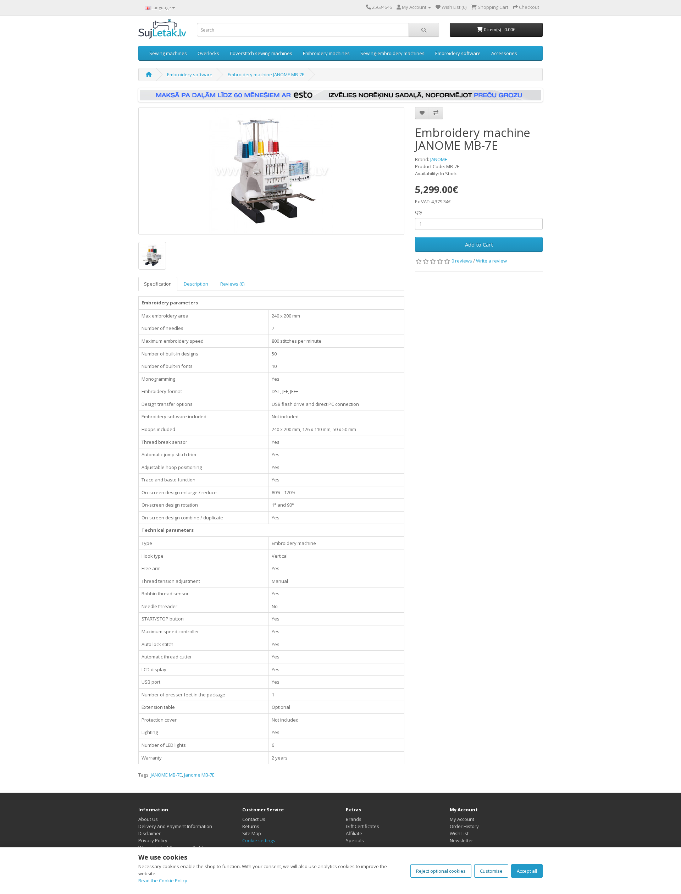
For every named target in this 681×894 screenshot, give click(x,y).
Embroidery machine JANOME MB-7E (266, 74)
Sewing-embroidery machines (392, 53)
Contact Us (253, 819)
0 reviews (462, 261)
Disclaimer (149, 833)
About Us (148, 819)
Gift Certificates (362, 826)
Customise (491, 871)
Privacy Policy (152, 840)
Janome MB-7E (199, 775)
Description (196, 284)
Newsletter (461, 840)
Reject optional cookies (441, 871)
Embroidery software (458, 53)
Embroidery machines (326, 53)
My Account (462, 819)
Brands (353, 819)
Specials (355, 840)
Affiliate (354, 833)
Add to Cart (479, 244)
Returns (250, 826)
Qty (418, 212)
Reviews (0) (232, 284)
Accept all (527, 871)
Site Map (251, 833)
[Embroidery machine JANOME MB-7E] (271, 171)
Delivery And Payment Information (175, 826)
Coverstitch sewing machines (261, 53)
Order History (464, 826)
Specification (158, 284)
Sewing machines (168, 53)
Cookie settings (258, 840)
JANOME (438, 159)
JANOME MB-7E (166, 775)
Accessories (504, 53)
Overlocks (208, 53)
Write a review (491, 261)
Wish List (459, 833)
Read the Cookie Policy (162, 880)
